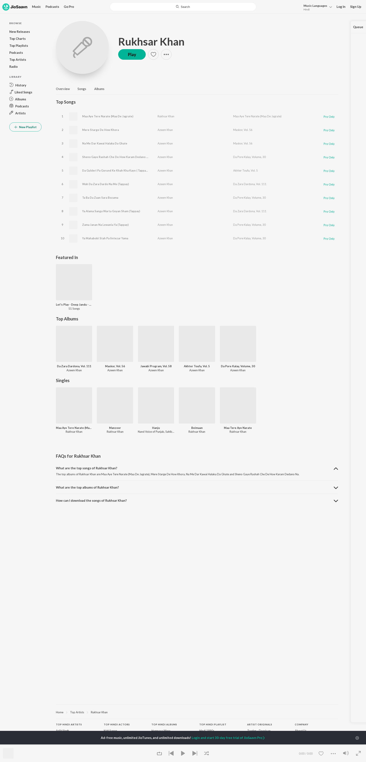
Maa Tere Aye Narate (238, 427)
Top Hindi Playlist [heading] (212, 724)
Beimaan (197, 427)
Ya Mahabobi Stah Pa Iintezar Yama (105, 238)
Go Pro (69, 6)
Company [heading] (301, 724)
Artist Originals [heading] (259, 724)
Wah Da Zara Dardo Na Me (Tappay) (105, 184)
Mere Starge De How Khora (100, 130)
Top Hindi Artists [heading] (69, 724)
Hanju (156, 427)
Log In (341, 6)
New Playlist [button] (27, 127)
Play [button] (132, 54)
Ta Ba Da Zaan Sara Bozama (100, 197)
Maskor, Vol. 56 (242, 130)
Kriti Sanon (110, 730)
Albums (99, 89)
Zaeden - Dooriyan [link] (258, 730)
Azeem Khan (165, 130)
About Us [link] (300, 730)
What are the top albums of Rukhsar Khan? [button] (87, 487)
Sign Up (355, 6)
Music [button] (36, 6)
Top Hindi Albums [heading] (164, 724)
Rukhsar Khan (151, 41)
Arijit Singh (62, 730)
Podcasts (52, 6)
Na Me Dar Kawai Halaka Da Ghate (104, 143)
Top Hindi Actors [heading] (117, 724)
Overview (63, 89)
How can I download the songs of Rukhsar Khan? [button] (91, 500)
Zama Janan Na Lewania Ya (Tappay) (105, 224)
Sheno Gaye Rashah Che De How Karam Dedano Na (116, 157)
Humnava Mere (160, 730)
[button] (316, 7)
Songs (82, 89)
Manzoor (115, 427)
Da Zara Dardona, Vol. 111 (249, 184)
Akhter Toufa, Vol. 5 (245, 170)
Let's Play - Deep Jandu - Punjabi (74, 304)
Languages (315, 5)
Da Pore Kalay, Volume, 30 (249, 157)
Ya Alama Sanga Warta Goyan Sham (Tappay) (111, 211)
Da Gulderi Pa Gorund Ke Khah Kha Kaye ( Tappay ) (115, 170)
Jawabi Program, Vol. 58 (156, 366)
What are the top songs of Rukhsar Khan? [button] (86, 468)
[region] (197, 712)
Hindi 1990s (206, 730)
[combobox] (183, 7)
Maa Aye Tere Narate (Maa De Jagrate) (107, 116)
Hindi (307, 9)
